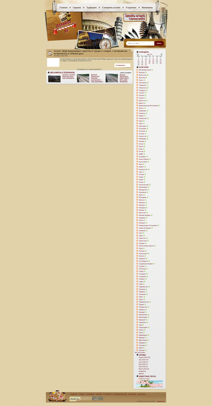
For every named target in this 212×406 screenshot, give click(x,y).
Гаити (141, 80)
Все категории (140, 352)
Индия (141, 116)
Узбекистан (143, 307)
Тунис (141, 299)
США (140, 284)
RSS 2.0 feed (145, 379)
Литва (141, 182)
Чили (141, 332)
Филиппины (143, 315)
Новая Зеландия (145, 228)
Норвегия (142, 231)
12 (153, 59)
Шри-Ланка (143, 340)
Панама (142, 243)
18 (149, 61)
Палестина (143, 241)
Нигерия (142, 223)
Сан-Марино (143, 261)
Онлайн (99, 394)
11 (149, 59)
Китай (141, 151)
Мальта (141, 200)
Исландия (142, 128)
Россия (141, 256)
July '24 (149, 54)
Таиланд (142, 289)
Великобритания (145, 70)
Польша (142, 251)
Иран (141, 123)
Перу (141, 248)
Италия (141, 134)
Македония (143, 190)
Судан (141, 281)
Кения (141, 146)
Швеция (142, 338)
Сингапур (142, 269)
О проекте (131, 7)
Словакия (142, 274)
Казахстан (142, 136)
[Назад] (138, 55)
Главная (63, 7)
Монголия (142, 213)
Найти (159, 43)
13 (157, 59)
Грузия (141, 98)
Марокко (142, 202)
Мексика (142, 205)
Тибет (141, 297)
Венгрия (142, 72)
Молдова (142, 208)
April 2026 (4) (143, 366)
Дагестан (142, 100)
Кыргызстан (143, 169)
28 (160, 63)
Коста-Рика (143, 162)
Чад (140, 325)
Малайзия (142, 192)
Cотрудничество (120, 394)
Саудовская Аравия (146, 264)
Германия (142, 85)
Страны (77, 7)
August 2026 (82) (144, 357)
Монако (141, 210)
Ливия (141, 179)
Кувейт (141, 167)
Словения (142, 276)
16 (142, 61)
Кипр (140, 149)
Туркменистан (144, 302)
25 (149, 63)
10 (146, 59)
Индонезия (143, 118)
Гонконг (141, 93)
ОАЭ (140, 233)
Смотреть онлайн (111, 7)
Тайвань (142, 292)
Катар (141, 144)
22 (138, 63)
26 (153, 63)
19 (153, 61)
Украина (142, 310)
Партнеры (132, 394)
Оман (141, 236)
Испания (142, 131)
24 (146, 63)
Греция (141, 95)
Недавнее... (143, 371)
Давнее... (142, 373)
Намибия (142, 218)
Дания (141, 103)
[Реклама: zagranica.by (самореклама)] (149, 383)
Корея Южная (144, 159)
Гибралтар (142, 88)
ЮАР (140, 348)
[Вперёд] (161, 55)
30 (142, 65)
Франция (142, 320)
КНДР (141, 154)
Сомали (142, 279)
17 (146, 61)
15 (138, 61)
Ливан (141, 177)
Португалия (143, 253)
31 (146, 65)
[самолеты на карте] (106, 18)
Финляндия (143, 317)
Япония (141, 350)
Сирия (141, 271)
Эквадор (142, 343)
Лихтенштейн (144, 185)
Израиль (142, 113)
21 (160, 61)
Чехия (141, 330)
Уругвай (141, 312)
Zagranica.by (161, 401)
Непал (141, 220)
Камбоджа (142, 139)
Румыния (142, 259)
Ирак (140, 121)
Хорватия (142, 322)
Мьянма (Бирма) (144, 215)
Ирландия (142, 126)
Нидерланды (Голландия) (148, 225)
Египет (141, 108)
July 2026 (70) (143, 360)
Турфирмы (91, 7)
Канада (141, 141)
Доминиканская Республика (148, 105)
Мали (141, 195)
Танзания (142, 294)
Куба (140, 164)
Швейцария (143, 335)
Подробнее (121, 65)
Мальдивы (142, 197)
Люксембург (143, 187)
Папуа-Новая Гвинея (146, 246)
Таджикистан (143, 287)
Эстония (142, 345)
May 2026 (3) (143, 364)
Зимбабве (142, 111)
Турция (141, 304)
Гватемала (142, 83)
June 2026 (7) (143, 362)
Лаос (140, 172)
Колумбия (142, 157)
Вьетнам (142, 78)
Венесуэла (142, 75)
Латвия (141, 174)
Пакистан (142, 238)
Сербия (141, 266)
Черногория (143, 327)
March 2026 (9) (144, 369)
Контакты (147, 7)
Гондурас (142, 90)
